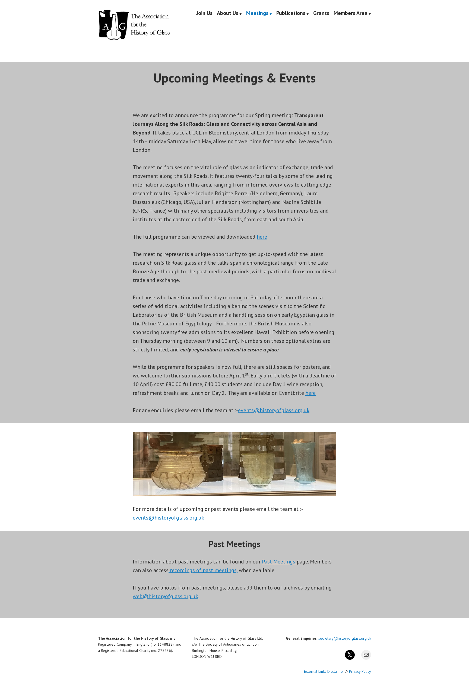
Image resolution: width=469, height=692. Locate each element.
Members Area (350, 13)
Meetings (257, 13)
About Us (227, 13)
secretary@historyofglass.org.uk (344, 638)
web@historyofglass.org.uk (165, 596)
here (262, 236)
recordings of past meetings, (203, 570)
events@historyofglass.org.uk (273, 410)
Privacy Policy (360, 671)
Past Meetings (279, 561)
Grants (321, 13)
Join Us (204, 13)
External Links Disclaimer (324, 671)
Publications (290, 13)
